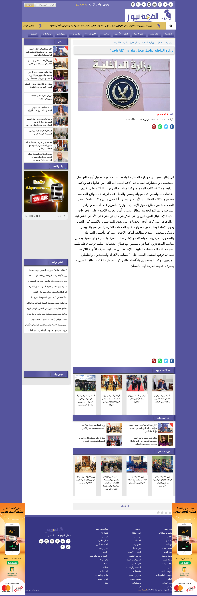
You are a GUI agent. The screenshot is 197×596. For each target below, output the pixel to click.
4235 (128, 119)
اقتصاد (138, 540)
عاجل (170, 579)
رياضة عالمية (135, 556)
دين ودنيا (137, 548)
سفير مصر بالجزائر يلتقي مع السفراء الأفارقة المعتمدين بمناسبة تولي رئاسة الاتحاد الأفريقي (111, 482)
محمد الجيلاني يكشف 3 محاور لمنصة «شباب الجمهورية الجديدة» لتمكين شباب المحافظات (39, 158)
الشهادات (104, 571)
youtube (154, 4)
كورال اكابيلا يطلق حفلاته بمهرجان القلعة (41, 97)
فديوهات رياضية (134, 560)
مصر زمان (104, 548)
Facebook (170, 4)
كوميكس (137, 537)
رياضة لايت (168, 560)
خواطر (170, 587)
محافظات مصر (102, 529)
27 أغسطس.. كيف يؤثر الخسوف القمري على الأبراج (40, 109)
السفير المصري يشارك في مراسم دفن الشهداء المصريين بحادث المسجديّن (85, 400)
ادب (139, 587)
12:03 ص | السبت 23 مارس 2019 (154, 119)
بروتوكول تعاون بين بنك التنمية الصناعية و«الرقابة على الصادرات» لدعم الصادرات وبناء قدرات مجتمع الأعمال (39, 123)
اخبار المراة (136, 563)
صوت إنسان (135, 579)
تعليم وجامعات (102, 575)
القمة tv (105, 533)
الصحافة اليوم (102, 544)
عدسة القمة (167, 548)
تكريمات (76, 34)
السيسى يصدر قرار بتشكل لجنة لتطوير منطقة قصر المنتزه (163, 398)
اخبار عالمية (103, 540)
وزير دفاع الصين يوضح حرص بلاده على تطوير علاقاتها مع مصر (85, 479)
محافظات (46, 34)
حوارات (105, 537)
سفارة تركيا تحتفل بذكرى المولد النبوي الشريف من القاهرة (92, 439)
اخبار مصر (168, 529)
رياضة (106, 34)
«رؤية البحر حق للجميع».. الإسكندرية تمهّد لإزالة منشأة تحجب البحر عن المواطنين (47, 332)
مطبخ (106, 563)
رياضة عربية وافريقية (99, 556)
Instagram (149, 4)
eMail (133, 4)
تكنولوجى (136, 544)
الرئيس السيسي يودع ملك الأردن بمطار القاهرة (137, 398)
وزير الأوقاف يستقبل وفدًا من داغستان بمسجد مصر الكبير (93, 426)
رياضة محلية (167, 556)
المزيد (34, 34)
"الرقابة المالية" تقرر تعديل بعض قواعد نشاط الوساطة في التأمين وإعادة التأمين (143, 428)
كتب (165, 114)
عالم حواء (91, 34)
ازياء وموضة (167, 563)
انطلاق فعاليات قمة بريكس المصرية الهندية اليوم (40, 132)
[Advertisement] (124, 152)
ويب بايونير (28, 590)
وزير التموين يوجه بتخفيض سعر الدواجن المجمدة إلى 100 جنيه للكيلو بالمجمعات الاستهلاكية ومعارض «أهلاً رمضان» (123, 25)
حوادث (138, 529)
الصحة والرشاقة (133, 567)
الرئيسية (169, 34)
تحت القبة (168, 552)
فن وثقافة (136, 533)
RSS (138, 4)
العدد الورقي (167, 583)
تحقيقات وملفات (165, 533)
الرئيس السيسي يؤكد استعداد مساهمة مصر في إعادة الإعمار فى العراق (111, 400)
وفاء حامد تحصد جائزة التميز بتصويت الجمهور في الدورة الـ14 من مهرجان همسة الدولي (143, 441)
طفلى (170, 567)
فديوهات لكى (167, 571)
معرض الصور (135, 575)
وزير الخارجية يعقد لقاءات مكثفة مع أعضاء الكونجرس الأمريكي (137, 479)
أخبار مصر (154, 34)
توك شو (169, 540)
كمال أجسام (103, 579)
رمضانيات (136, 583)
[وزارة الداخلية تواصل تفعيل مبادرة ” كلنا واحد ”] (160, 126)
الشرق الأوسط (121, 34)
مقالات (170, 537)
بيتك (107, 583)
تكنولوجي (61, 34)
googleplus (160, 4)
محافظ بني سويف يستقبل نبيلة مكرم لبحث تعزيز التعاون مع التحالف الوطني (39, 145)
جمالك (106, 567)
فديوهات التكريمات (164, 575)
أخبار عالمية (139, 34)
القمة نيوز (142, 590)
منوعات (169, 544)
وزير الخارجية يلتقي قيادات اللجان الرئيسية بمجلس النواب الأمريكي (162, 481)
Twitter (165, 4)
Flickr (143, 4)
